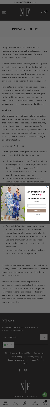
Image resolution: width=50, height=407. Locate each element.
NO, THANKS (37, 214)
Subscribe (37, 211)
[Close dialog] (47, 187)
